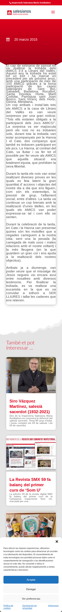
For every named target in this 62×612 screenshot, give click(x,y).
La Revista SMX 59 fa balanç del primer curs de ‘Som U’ (30, 484)
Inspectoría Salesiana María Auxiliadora (31, 3)
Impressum (53, 605)
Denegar (31, 589)
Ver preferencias (31, 598)
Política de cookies (8, 606)
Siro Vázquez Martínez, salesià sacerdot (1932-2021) (29, 406)
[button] (57, 541)
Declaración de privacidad (29, 606)
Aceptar (31, 579)
